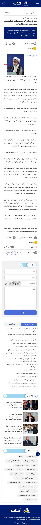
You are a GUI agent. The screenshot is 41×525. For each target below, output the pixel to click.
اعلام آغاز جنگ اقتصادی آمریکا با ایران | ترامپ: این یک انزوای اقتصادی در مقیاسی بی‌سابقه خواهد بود (13, 440)
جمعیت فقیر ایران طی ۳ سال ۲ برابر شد (24, 343)
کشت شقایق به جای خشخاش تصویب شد (24, 347)
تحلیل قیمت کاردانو (14, 482)
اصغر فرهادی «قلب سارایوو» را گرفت (26, 373)
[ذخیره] (35, 247)
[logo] (20, 3)
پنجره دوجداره (31, 456)
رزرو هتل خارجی (31, 474)
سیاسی (33, 13)
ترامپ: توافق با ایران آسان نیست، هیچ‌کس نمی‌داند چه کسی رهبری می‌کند (13, 404)
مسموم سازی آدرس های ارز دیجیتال (26, 478)
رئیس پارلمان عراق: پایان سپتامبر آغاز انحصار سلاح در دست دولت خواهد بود (21, 354)
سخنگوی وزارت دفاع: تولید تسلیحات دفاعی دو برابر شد (22, 335)
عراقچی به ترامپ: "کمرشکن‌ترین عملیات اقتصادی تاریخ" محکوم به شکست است (14, 417)
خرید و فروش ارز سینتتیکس (28, 487)
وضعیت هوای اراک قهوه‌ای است (27, 377)
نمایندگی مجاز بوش (30, 461)
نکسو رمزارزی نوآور (16, 474)
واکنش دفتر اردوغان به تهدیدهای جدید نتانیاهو (22, 340)
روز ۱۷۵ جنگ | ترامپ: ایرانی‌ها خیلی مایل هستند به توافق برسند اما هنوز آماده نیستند (21, 330)
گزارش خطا (9, 238)
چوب (34, 465)
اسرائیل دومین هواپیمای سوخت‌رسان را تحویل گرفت (21, 383)
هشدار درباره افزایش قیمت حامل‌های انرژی (24, 386)
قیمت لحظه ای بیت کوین (28, 491)
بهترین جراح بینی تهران (21, 465)
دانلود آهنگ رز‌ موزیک (13, 461)
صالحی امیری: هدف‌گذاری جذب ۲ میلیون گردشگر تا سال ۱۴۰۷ (21, 365)
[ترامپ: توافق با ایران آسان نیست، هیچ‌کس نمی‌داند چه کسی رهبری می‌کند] (30, 405)
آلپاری (18, 469)
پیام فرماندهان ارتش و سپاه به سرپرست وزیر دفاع (22, 350)
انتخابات (9, 253)
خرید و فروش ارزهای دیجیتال (27, 495)
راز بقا (20, 456)
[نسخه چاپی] (31, 247)
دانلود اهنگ (9, 469)
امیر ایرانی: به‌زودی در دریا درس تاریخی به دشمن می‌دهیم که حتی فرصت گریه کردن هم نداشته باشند (13, 429)
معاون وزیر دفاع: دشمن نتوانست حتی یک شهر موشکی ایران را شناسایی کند (22, 360)
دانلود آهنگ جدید (31, 469)
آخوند (16, 253)
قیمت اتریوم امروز (30, 500)
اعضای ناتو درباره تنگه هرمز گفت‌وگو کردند (24, 380)
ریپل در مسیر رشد (31, 482)
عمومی (28, 13)
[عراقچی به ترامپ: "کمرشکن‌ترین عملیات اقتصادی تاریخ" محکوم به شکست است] (30, 417)
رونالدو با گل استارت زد (30, 370)
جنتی (23, 253)
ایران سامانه (16, 523)
